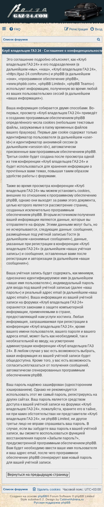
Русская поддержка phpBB (52, 502)
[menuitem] (15, 29)
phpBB (42, 496)
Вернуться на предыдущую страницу (38, 475)
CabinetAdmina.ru (72, 499)
